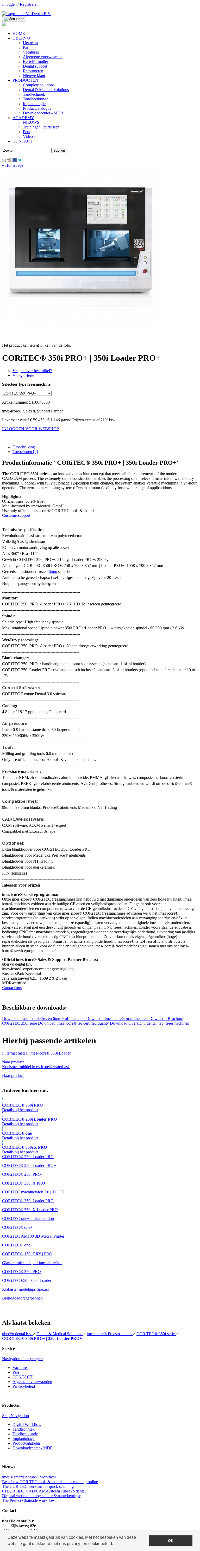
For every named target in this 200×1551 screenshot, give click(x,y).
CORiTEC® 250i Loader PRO (28, 1156)
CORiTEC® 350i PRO (21, 1271)
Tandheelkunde (25, 1434)
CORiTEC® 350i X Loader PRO (30, 1209)
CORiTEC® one (16, 1245)
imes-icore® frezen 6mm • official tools (44, 1018)
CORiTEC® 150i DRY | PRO (27, 1254)
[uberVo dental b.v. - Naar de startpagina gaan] (26, 13)
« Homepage (12, 165)
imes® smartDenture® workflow (29, 1477)
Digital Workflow (26, 1424)
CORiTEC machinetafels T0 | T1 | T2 (33, 1192)
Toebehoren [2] (25, 451)
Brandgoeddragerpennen (22, 1298)
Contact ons (12, 987)
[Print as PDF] (9, 160)
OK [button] (170, 1541)
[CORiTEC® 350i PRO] (2, 1100)
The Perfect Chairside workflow (28, 1500)
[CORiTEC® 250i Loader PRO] (2, 1114)
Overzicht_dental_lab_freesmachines (149, 1023)
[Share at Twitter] (20, 160)
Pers (16, 1372)
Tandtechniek (23, 1429)
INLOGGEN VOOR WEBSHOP (30, 428)
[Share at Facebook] (14, 160)
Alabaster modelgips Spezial (25, 1289)
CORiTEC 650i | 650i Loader (26, 1280)
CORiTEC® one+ (17, 1227)
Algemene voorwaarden (32, 1381)
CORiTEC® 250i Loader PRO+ (29, 1165)
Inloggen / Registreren (20, 4)
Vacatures (20, 1367)
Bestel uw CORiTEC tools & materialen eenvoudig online (50, 1481)
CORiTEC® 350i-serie (156, 1334)
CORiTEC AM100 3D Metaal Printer (33, 1236)
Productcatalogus (26, 1443)
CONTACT (22, 1377)
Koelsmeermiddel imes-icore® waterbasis (36, 1066)
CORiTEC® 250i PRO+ (22, 1174)
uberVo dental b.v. (17, 1334)
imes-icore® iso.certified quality (74, 1023)
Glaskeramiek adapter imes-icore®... (32, 1263)
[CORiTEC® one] (2, 1128)
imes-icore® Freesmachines (110, 1334)
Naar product (13, 1062)
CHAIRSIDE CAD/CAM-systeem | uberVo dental (44, 1491)
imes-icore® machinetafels (117, 1018)
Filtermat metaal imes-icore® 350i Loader (36, 1053)
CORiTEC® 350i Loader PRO (28, 1201)
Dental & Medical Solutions (59, 1334)
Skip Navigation (15, 1415)
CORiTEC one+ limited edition (28, 1218)
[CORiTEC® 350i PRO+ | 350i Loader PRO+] (80, 322)
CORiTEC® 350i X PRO (23, 1183)
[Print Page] (4, 160)
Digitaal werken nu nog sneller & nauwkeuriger (41, 1496)
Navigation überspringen (22, 1358)
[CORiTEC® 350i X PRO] (2, 1142)
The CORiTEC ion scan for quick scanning (38, 1486)
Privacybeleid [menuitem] (23, 1386)
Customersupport (16, 515)
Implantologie (23, 1438)
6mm (53, 571)
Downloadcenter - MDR (32, 1448)
